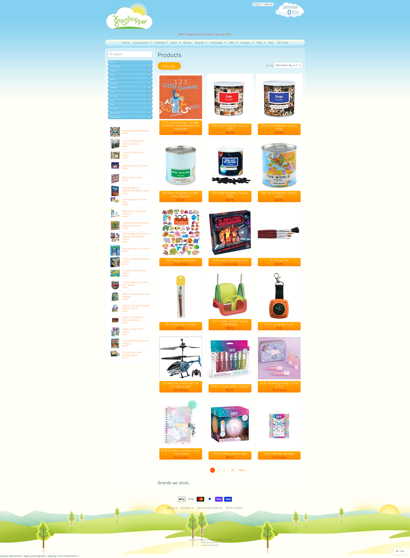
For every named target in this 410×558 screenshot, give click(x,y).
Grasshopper (209, 540)
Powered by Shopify (210, 545)
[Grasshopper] (129, 16)
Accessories (142, 43)
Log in (257, 4)
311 (232, 470)
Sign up (268, 4)
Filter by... (169, 66)
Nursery (247, 43)
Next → (243, 470)
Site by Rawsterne (210, 542)
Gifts (233, 43)
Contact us (187, 507)
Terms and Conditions (210, 507)
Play (261, 43)
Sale (271, 42)
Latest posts (131, 117)
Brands (201, 43)
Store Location (234, 507)
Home (126, 42)
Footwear (218, 43)
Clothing (161, 43)
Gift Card (282, 42)
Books (187, 42)
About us (172, 507)
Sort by (269, 65)
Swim (176, 43)
